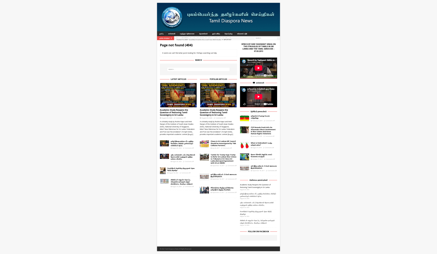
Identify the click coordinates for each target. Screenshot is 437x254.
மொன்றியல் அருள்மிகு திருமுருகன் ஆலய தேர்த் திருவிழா (181, 169)
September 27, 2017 (218, 192)
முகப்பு (161, 34)
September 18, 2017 (218, 179)
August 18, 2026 (173, 173)
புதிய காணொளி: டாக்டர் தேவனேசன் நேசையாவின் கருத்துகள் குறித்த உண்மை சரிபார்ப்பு (183, 157)
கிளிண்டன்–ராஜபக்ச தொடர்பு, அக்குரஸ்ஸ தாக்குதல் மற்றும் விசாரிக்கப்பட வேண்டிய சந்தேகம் (182, 182)
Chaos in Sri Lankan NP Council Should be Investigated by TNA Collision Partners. (223, 143)
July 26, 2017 (216, 148)
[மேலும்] (190, 134)
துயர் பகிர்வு (216, 34)
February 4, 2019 (257, 120)
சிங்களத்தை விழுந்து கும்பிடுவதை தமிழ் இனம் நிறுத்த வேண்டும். (222, 189)
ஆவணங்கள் (203, 34)
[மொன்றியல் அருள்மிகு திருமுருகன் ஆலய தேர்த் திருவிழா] (163, 170)
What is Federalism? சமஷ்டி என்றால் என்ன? (261, 144)
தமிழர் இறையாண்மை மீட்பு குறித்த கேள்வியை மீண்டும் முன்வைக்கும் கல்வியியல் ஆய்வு (182, 143)
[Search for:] (265, 38)
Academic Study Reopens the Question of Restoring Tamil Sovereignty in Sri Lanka (174, 112)
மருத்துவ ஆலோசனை (187, 34)
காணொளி (171, 34)
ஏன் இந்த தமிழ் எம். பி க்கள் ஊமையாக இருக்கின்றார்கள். (224, 175)
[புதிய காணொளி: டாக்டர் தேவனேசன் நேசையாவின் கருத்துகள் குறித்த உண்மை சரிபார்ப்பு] (164, 156)
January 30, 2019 (257, 136)
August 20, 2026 (167, 118)
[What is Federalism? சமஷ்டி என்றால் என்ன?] (244, 145)
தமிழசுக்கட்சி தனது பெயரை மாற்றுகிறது (260, 117)
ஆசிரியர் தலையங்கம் (258, 111)
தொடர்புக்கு (228, 34)
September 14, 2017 (218, 165)
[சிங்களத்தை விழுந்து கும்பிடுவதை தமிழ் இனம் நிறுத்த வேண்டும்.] (204, 190)
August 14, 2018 (257, 147)
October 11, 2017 (257, 159)
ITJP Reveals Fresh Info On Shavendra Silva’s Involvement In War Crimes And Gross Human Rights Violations (263, 130)
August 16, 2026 (177, 186)
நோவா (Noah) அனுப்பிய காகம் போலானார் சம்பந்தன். (261, 155)
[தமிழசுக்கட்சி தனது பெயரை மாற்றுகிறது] (244, 118)
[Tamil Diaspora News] (218, 30)
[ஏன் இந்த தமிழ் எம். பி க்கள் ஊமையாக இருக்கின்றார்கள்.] (204, 176)
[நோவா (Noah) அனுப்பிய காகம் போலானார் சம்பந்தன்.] (244, 156)
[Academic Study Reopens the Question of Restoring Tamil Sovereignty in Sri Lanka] (178, 95)
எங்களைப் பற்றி (242, 34)
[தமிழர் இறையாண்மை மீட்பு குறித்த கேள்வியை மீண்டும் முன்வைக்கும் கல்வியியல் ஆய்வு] (164, 143)
